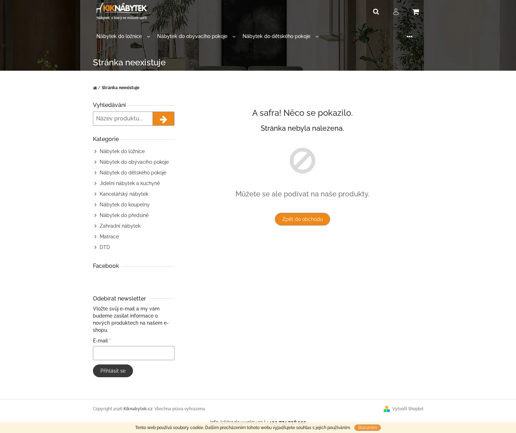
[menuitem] (123, 36)
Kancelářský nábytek (124, 194)
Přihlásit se (113, 371)
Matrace (109, 236)
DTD (105, 247)
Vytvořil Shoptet (407, 408)
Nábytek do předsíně (124, 215)
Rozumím (367, 427)
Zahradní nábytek (120, 226)
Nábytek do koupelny (125, 204)
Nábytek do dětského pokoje (133, 172)
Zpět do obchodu (302, 219)
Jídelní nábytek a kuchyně (130, 183)
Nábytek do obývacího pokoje (134, 162)
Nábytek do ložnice (122, 151)
